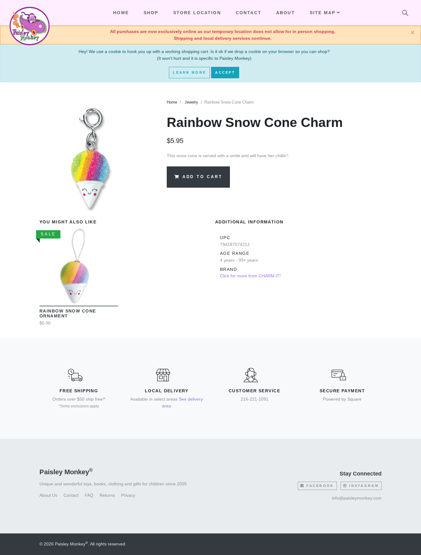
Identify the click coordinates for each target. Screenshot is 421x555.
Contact (248, 12)
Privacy (128, 495)
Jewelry (191, 102)
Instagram (363, 486)
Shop (151, 12)
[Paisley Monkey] (30, 13)
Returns (107, 495)
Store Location (197, 12)
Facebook (319, 486)
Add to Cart (202, 177)
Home (172, 102)
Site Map (322, 12)
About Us (48, 495)
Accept (225, 72)
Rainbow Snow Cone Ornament (67, 313)
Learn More (189, 72)
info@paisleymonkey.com (357, 498)
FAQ (89, 495)
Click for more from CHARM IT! (250, 275)
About (285, 12)
